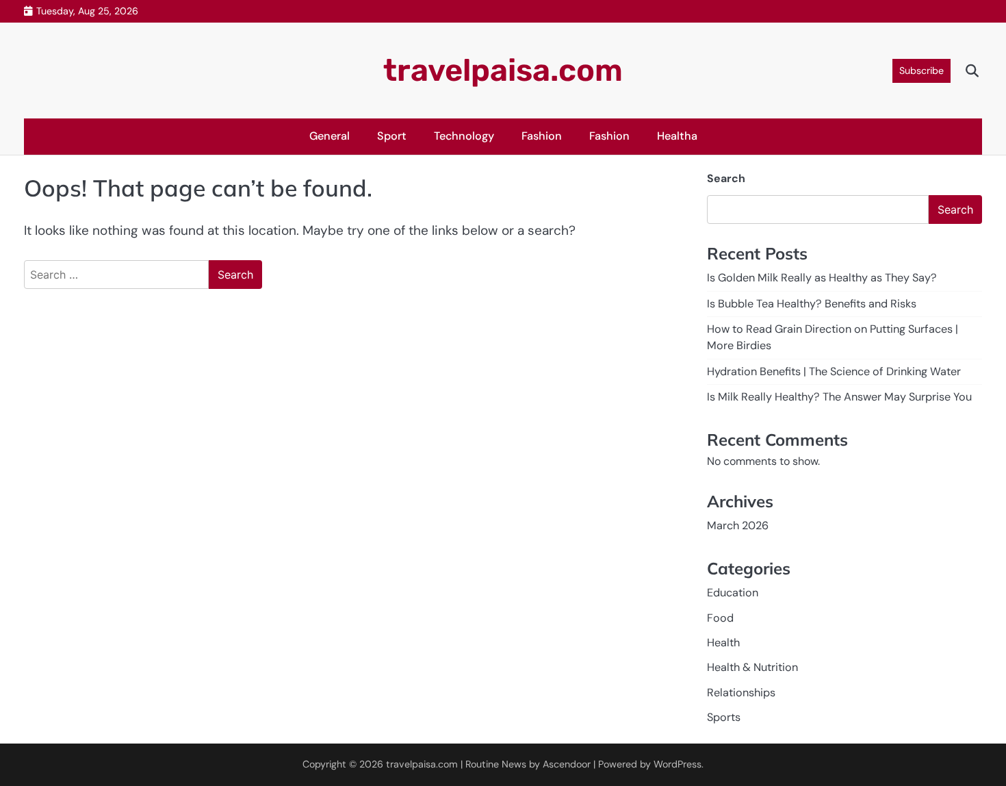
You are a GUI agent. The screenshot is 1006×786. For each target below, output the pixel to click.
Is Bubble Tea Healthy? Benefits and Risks (811, 303)
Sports (723, 717)
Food (720, 618)
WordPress (677, 764)
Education (732, 592)
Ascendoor (567, 764)
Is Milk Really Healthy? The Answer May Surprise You (839, 397)
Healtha (677, 136)
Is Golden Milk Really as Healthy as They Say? (822, 277)
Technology (464, 136)
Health (723, 642)
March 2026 (738, 525)
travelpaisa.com (503, 70)
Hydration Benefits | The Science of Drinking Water (834, 371)
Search (726, 178)
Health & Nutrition (752, 667)
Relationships (741, 692)
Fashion (541, 136)
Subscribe (921, 70)
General (329, 136)
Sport (392, 136)
